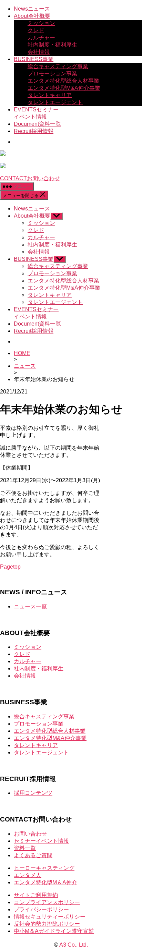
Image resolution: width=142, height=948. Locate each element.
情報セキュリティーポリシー (49, 917)
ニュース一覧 (30, 606)
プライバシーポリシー (41, 909)
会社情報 (39, 52)
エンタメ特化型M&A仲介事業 (64, 88)
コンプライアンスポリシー (47, 902)
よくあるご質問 (33, 855)
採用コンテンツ (33, 793)
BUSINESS (33, 59)
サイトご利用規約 (36, 895)
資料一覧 (25, 848)
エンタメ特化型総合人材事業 (63, 81)
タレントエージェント (55, 102)
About (32, 16)
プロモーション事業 (52, 73)
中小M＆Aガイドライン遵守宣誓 (54, 931)
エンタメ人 (27, 875)
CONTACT (30, 178)
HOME (22, 353)
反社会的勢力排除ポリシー (47, 924)
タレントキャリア (50, 95)
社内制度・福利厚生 (52, 45)
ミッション (41, 23)
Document (37, 124)
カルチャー (41, 37)
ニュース (25, 366)
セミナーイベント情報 (41, 841)
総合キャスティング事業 (58, 66)
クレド (36, 30)
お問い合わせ (30, 834)
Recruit (33, 131)
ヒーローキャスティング (44, 868)
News (32, 9)
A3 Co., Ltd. (73, 945)
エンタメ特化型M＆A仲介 (45, 882)
